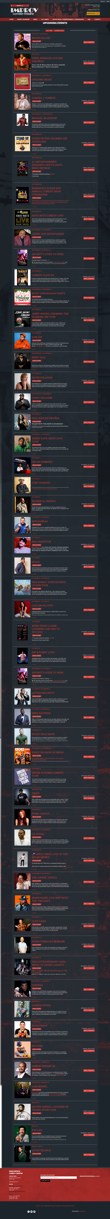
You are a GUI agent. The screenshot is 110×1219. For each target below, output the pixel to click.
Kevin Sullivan (42, 377)
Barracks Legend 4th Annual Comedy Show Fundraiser (46, 191)
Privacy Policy (40, 1206)
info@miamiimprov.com (94, 9)
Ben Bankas (40, 521)
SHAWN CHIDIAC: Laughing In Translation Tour (50, 1108)
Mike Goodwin (41, 713)
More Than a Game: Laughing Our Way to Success (46, 629)
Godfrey (37, 985)
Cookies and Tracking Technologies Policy (60, 1206)
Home (11, 19)
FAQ (89, 19)
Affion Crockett (43, 692)
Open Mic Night (42, 79)
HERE (51, 174)
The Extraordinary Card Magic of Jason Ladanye (48, 963)
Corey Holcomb (42, 397)
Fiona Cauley (41, 813)
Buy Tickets (89, 63)
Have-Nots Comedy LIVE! (48, 215)
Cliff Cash (39, 921)
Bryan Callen (41, 37)
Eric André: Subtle (44, 877)
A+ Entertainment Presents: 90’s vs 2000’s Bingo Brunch (47, 165)
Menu (35, 19)
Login (107, 1)
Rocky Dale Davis (43, 734)
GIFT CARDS (45, 19)
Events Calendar (23, 19)
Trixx (35, 793)
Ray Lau (37, 1130)
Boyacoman (39, 1025)
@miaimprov (97, 1176)
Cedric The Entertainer (48, 233)
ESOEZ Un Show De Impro (48, 752)
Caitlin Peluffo (42, 605)
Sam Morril (39, 1086)
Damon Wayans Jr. (44, 1066)
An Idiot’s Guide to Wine (48, 254)
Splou (36, 561)
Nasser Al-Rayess (44, 501)
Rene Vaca (39, 357)
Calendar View (59, 30)
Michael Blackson (44, 118)
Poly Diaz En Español (46, 418)
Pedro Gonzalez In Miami (48, 941)
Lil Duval (38, 833)
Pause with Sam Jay (40, 346)
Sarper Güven (41, 1005)
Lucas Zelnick (41, 1150)
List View (49, 30)
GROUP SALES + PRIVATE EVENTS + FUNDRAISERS (68, 19)
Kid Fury (37, 1045)
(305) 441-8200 (96, 8)
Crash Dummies (42, 461)
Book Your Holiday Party (48, 293)
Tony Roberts (41, 482)
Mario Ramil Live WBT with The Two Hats (50, 899)
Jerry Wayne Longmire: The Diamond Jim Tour (50, 315)
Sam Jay (37, 337)
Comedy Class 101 (43, 275)
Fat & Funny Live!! (43, 652)
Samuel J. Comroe (43, 97)
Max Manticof (41, 541)
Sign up (103, 1)
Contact (97, 19)
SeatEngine (82, 1211)
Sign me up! (45, 1180)
